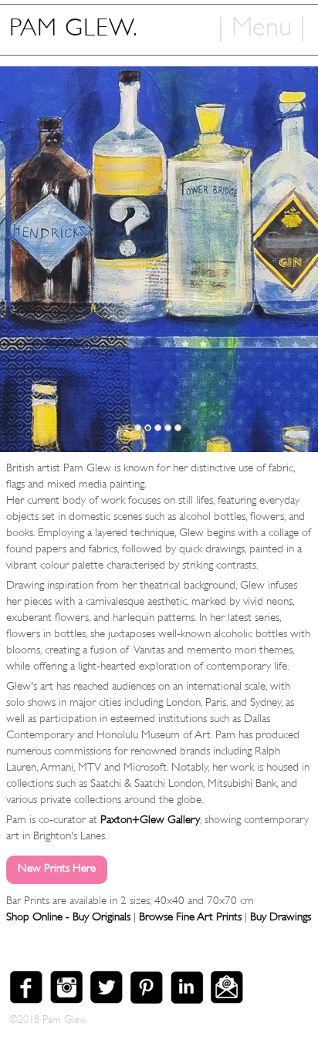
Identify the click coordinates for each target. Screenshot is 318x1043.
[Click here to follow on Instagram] (69, 996)
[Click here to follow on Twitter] (110, 996)
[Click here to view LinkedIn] (190, 996)
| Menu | (262, 23)
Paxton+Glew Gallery (150, 819)
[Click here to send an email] (230, 996)
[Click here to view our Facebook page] (29, 996)
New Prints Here (57, 868)
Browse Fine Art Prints (190, 916)
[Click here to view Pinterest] (150, 996)
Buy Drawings (280, 916)
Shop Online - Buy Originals (68, 916)
